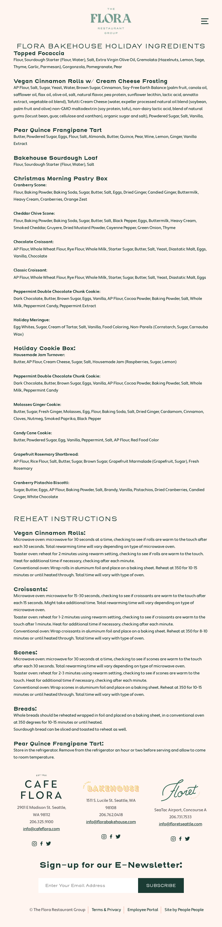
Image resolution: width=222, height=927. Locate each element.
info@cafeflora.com (41, 829)
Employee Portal (143, 909)
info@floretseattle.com (180, 824)
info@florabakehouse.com (111, 822)
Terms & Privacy (106, 909)
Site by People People (184, 909)
